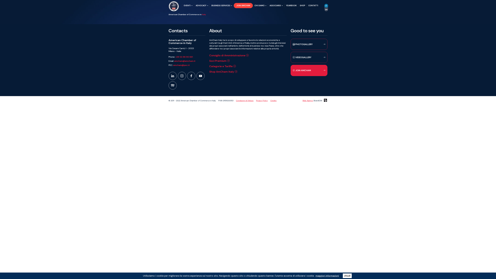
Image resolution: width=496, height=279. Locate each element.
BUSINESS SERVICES (221, 5)
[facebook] (191, 76)
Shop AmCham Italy (222, 71)
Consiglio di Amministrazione (227, 55)
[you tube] (200, 76)
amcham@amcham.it (184, 61)
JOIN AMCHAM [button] (243, 5)
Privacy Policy (262, 100)
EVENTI (187, 5)
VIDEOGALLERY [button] (303, 57)
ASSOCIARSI (275, 5)
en (326, 9)
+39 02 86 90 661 (184, 57)
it (326, 6)
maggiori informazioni (327, 275)
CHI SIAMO (259, 5)
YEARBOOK (291, 5)
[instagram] (182, 76)
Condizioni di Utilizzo (245, 100)
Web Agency (308, 100)
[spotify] (173, 85)
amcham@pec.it (181, 65)
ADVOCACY (201, 5)
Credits (273, 100)
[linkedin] (173, 76)
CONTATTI (313, 5)
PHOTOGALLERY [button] (304, 44)
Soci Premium (218, 61)
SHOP (302, 5)
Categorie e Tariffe (221, 66)
